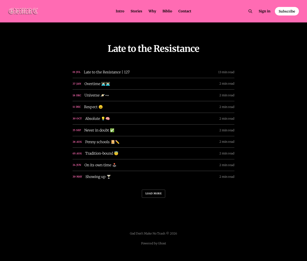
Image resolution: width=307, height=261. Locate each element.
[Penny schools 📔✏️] (153, 142)
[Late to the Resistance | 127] (153, 72)
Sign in (264, 11)
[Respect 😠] (153, 107)
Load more (153, 193)
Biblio (167, 11)
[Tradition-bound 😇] (153, 153)
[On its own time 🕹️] (153, 165)
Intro (120, 11)
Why (152, 11)
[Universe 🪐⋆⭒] (153, 95)
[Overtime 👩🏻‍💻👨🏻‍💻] (153, 84)
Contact (184, 11)
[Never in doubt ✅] (153, 130)
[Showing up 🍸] (153, 176)
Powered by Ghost (153, 243)
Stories (136, 11)
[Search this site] (250, 11)
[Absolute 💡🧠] (153, 118)
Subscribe (287, 11)
